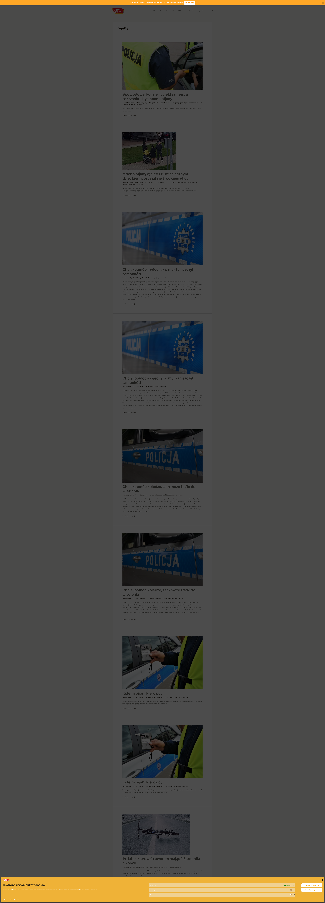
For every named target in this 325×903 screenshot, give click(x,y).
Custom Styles (16, 899)
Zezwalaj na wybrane (312, 890)
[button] (321, 880)
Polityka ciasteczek (7, 899)
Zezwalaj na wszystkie (312, 885)
